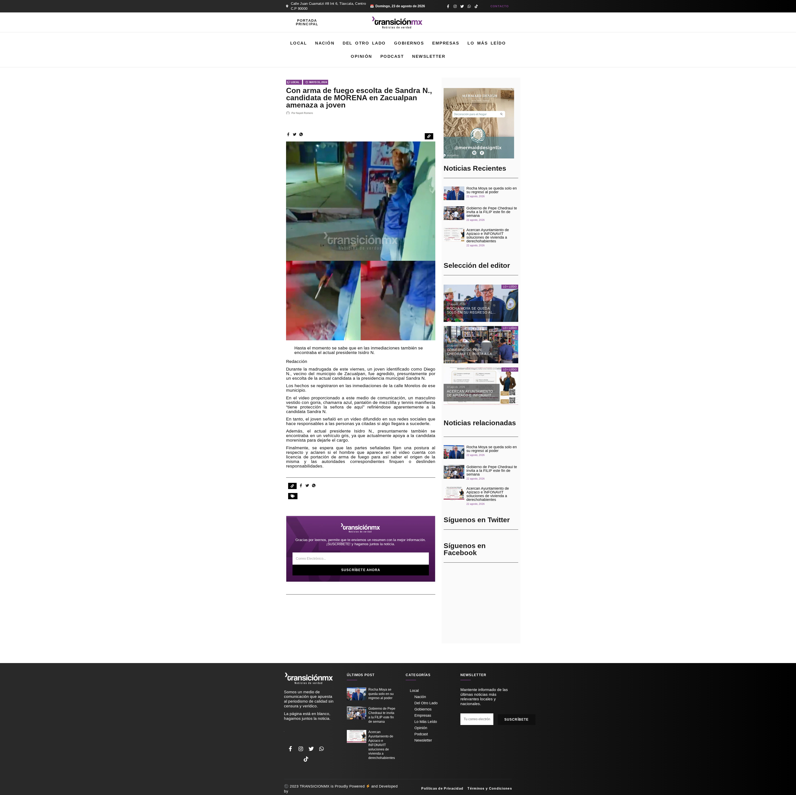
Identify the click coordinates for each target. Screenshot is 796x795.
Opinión (361, 56)
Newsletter (428, 56)
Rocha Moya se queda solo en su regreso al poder (491, 190)
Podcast (392, 56)
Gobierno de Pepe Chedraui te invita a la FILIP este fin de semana (491, 212)
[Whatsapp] (469, 6)
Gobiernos (409, 43)
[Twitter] (462, 6)
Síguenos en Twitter (477, 520)
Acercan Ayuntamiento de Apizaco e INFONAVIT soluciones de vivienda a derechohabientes (487, 235)
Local (298, 43)
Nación (324, 43)
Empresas (445, 43)
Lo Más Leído (486, 43)
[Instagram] (455, 6)
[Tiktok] (476, 6)
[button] (292, 496)
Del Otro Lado (364, 43)
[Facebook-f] (447, 6)
